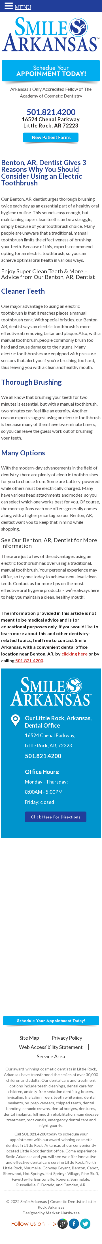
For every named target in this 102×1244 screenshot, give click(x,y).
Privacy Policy (67, 1038)
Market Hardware (63, 1212)
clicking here (74, 653)
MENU (23, 7)
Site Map (29, 1038)
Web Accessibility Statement (51, 1047)
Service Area (51, 1056)
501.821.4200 (51, 112)
